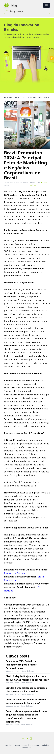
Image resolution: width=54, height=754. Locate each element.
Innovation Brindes (14, 573)
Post (17, 97)
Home (9, 97)
